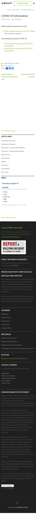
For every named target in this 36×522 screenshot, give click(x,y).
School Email (5, 158)
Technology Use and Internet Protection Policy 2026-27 (18, 348)
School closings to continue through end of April (9, 76)
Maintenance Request (8, 144)
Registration (5, 314)
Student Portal (5, 321)
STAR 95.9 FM (5, 383)
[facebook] (17, 503)
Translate (12, 488)
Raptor (3, 162)
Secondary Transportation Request (12, 151)
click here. (15, 265)
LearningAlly (5, 169)
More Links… (5, 172)
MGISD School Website (8, 378)
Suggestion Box (22, 3)
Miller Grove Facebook (8, 376)
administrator (18, 19)
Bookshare (4, 165)
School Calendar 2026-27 (9, 338)
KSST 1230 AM (6, 380)
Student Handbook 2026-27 (9, 341)
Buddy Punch (5, 155)
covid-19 (10, 65)
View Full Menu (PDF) (8, 217)
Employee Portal (6, 328)
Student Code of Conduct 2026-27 (11, 345)
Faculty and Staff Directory (10, 237)
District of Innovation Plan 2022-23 (13, 358)
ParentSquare (5, 373)
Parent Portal (5, 324)
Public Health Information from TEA (16, 31)
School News (15, 63)
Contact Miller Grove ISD (11, 228)
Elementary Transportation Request (13, 148)
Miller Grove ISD (23, 507)
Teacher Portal (5, 317)
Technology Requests (8, 141)
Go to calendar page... (8, 131)
